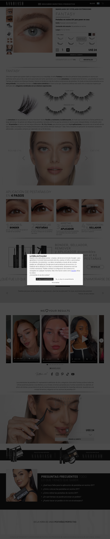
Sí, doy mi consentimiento (45, 279)
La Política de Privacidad (38, 256)
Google (73, 271)
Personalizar (55, 282)
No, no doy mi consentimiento (65, 279)
